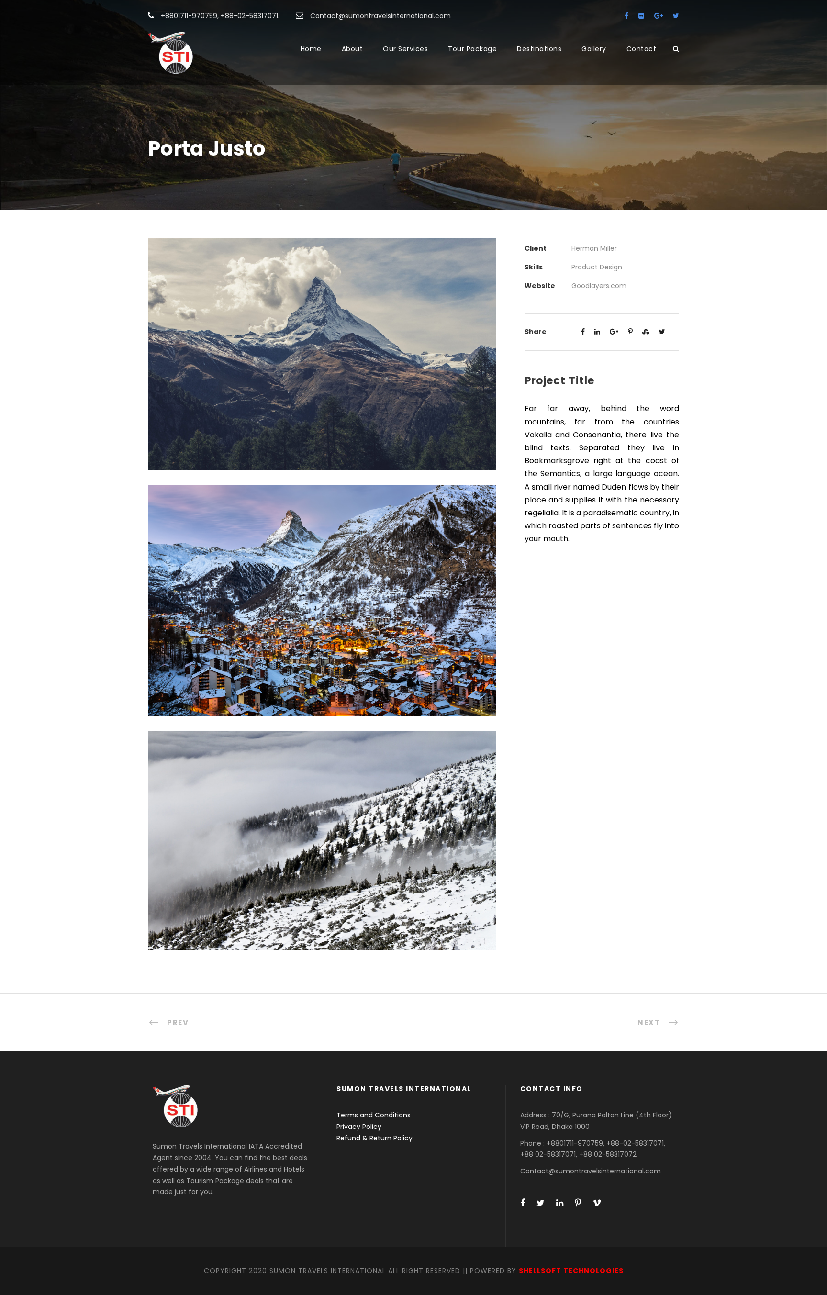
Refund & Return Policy (374, 1138)
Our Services (405, 49)
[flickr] (641, 16)
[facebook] (626, 16)
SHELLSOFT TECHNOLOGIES (571, 1270)
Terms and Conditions (373, 1115)
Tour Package (472, 49)
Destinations (539, 49)
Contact (641, 49)
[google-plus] (658, 16)
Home (311, 49)
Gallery (593, 49)
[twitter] (676, 16)
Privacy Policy (358, 1126)
